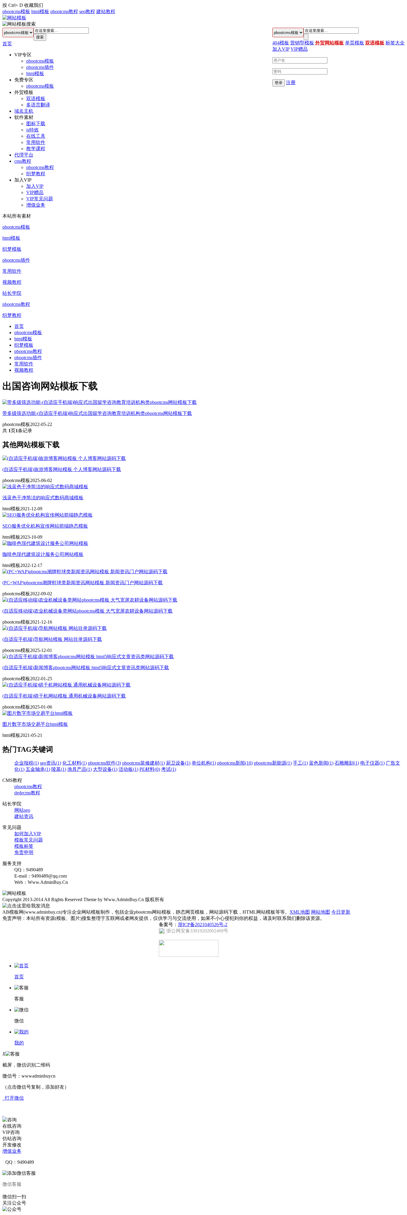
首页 (7, 43)
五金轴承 (38, 769)
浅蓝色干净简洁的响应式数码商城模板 (42, 497)
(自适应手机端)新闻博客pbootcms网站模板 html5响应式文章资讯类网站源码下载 (85, 667)
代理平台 (23, 154)
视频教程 (11, 282)
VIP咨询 (11, 1132)
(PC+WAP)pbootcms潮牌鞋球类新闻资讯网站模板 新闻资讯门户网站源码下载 (82, 582)
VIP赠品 (35, 192)
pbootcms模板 (16, 11)
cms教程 (22, 161)
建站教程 (105, 11)
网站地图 (320, 912)
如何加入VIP (27, 833)
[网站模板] (14, 17)
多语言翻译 (38, 104)
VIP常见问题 (39, 198)
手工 (300, 762)
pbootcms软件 (104, 762)
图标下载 (35, 123)
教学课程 (35, 148)
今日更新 (340, 912)
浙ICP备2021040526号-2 (202, 924)
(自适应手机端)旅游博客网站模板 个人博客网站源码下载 (61, 469)
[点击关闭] (3, 1114)
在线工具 (35, 136)
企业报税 (26, 762)
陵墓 (58, 769)
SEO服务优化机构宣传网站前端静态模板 (45, 526)
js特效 (32, 129)
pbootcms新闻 (235, 762)
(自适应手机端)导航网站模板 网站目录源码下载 (52, 639)
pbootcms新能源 (273, 762)
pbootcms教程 (64, 11)
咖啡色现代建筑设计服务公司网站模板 (42, 554)
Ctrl (11, 5)
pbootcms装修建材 (143, 762)
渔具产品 (79, 769)
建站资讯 (23, 816)
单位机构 (204, 762)
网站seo (22, 810)
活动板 (128, 769)
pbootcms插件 (40, 67)
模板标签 (23, 846)
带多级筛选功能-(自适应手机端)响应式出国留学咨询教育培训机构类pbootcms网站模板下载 (97, 413)
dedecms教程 (27, 792)
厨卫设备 (178, 762)
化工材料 (74, 762)
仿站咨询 (11, 1138)
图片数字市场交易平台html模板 (35, 724)
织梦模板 (11, 249)
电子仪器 (372, 762)
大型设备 (105, 769)
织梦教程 (35, 173)
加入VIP (35, 186)
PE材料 (149, 769)
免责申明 (23, 852)
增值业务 (35, 204)
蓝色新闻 (321, 762)
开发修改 (11, 1144)
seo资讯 (50, 762)
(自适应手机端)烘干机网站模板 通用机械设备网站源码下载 (64, 695)
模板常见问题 (28, 839)
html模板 (40, 11)
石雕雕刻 (347, 762)
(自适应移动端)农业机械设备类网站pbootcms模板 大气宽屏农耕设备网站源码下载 (87, 610)
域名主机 (23, 111)
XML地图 (300, 912)
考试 (168, 769)
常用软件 (35, 142)
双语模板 (35, 98)
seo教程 (87, 11)
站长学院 (11, 293)
